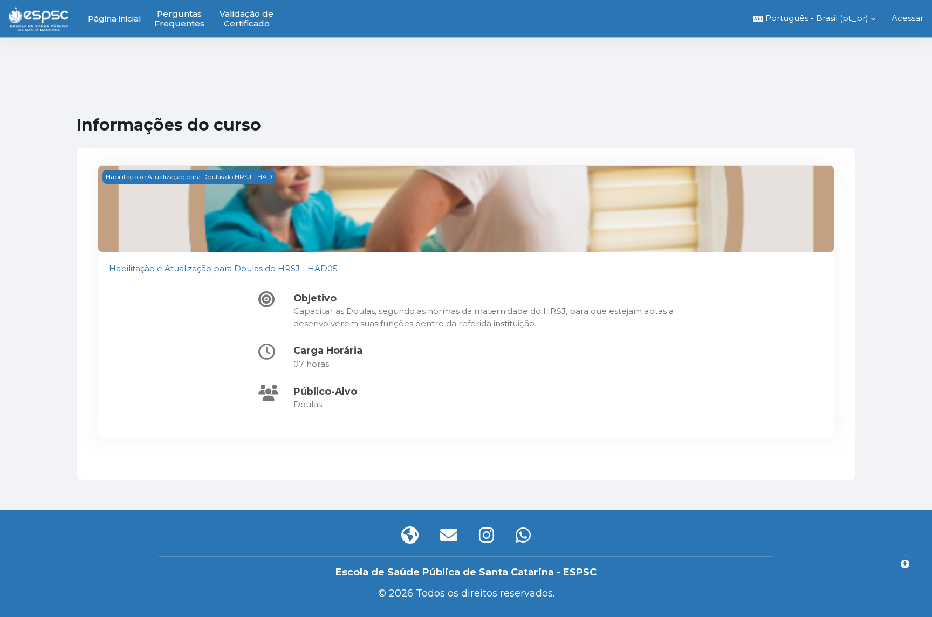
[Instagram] (486, 535)
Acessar (907, 18)
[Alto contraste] (905, 564)
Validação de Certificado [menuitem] (246, 19)
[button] (814, 18)
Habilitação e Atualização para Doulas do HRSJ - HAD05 (223, 268)
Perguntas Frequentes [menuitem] (179, 19)
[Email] (448, 535)
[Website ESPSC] (410, 535)
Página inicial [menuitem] (114, 18)
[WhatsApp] (523, 535)
